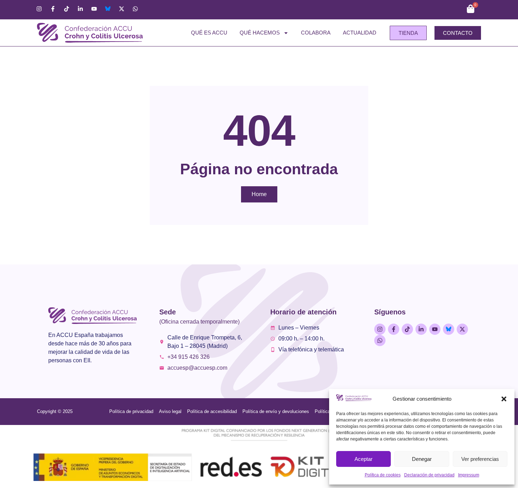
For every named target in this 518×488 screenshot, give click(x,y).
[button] (503, 398)
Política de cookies (383, 475)
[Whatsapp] (135, 8)
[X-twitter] (121, 8)
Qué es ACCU (209, 33)
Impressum (468, 475)
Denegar (422, 459)
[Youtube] (94, 8)
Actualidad (359, 33)
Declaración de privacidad (429, 475)
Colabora (316, 33)
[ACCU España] (107, 8)
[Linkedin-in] (80, 8)
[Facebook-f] (52, 8)
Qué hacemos (260, 33)
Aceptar (363, 459)
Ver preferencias (480, 459)
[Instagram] (39, 8)
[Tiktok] (66, 8)
